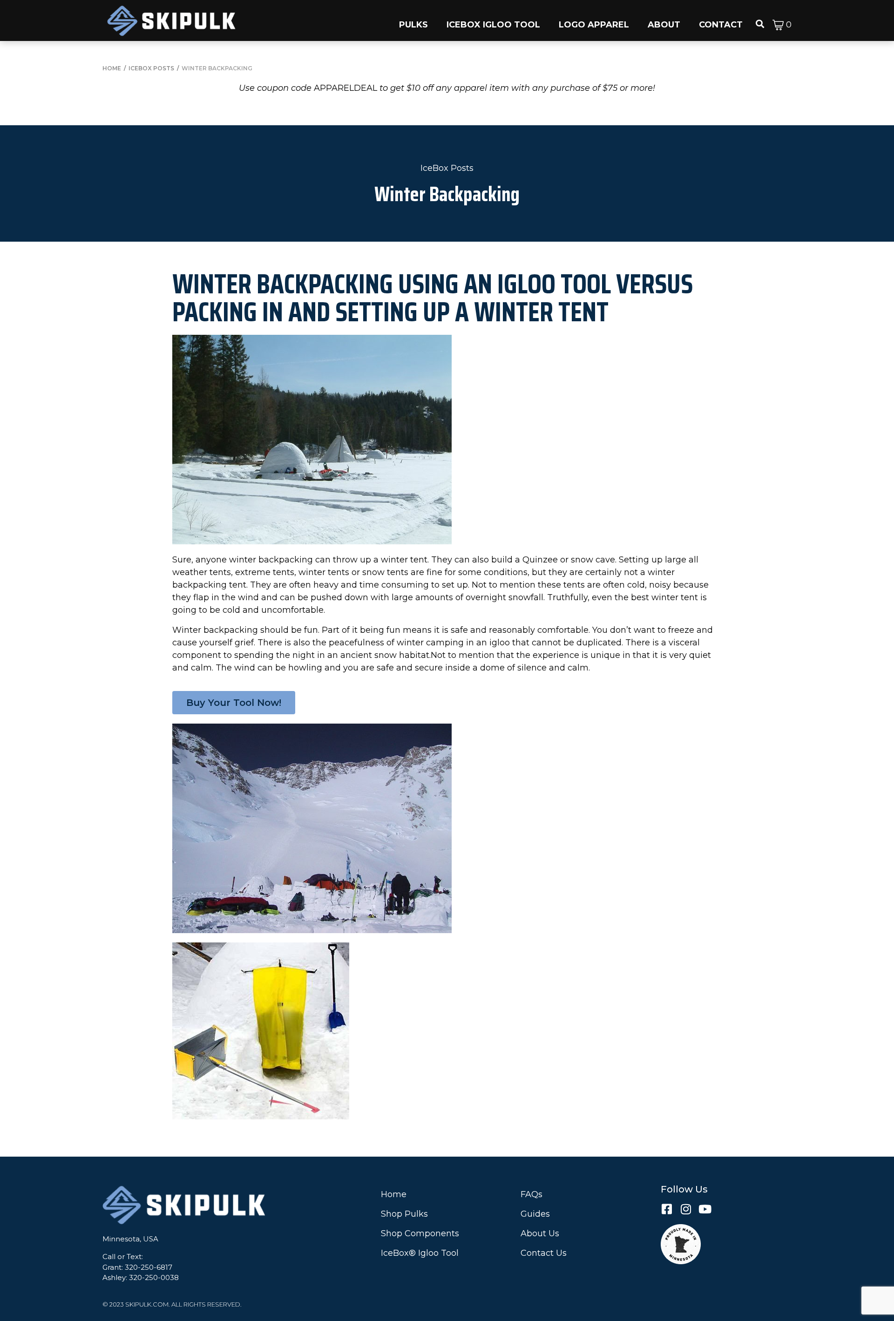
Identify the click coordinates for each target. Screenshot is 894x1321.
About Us (540, 1233)
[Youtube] (705, 1209)
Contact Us (544, 1253)
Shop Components (420, 1233)
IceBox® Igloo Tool (420, 1253)
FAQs (531, 1194)
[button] (413, 20)
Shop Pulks (404, 1214)
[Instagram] (685, 1209)
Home (393, 1194)
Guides (535, 1214)
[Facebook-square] (666, 1209)
